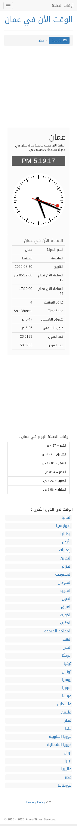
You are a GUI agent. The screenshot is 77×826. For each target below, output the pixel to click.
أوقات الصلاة (63, 5)
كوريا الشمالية (59, 745)
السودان (64, 583)
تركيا (67, 664)
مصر (68, 777)
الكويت (65, 615)
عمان (41, 41)
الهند (66, 639)
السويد (65, 591)
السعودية (63, 575)
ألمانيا (66, 518)
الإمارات (65, 550)
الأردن (66, 542)
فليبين (66, 712)
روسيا (66, 680)
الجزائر (66, 567)
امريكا (66, 656)
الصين (66, 599)
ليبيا (68, 761)
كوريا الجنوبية (60, 737)
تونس (66, 672)
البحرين (65, 558)
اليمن (67, 648)
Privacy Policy (35, 802)
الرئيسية (57, 40)
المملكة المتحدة (57, 631)
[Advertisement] (38, 89)
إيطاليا (65, 534)
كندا (68, 729)
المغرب (65, 623)
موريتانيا (64, 786)
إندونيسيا (63, 526)
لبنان (67, 753)
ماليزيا (66, 769)
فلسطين (64, 704)
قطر (68, 721)
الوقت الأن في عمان (39, 19)
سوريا (66, 688)
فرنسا (66, 696)
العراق (66, 607)
